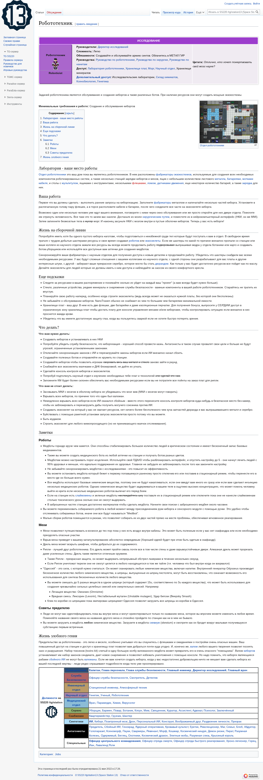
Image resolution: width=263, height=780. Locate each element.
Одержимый (108, 735)
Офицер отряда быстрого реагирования (199, 740)
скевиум (155, 622)
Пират (229, 731)
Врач (92, 702)
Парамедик (104, 702)
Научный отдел (165, 68)
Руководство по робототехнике (115, 59)
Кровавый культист (176, 726)
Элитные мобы (178, 735)
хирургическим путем (155, 216)
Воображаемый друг (188, 721)
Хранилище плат (136, 68)
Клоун (138, 710)
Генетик (94, 695)
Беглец (122, 735)
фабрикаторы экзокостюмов (173, 174)
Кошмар (174, 731)
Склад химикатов (167, 77)
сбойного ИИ (57, 659)
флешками (139, 183)
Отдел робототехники (212, 145)
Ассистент (185, 710)
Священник (158, 710)
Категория (46, 754)
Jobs (58, 754)
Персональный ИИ (148, 721)
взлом (194, 646)
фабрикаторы (162, 202)
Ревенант (152, 731)
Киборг (99, 721)
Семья (230, 726)
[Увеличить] (255, 145)
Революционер (209, 726)
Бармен (107, 710)
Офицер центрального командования (115, 740)
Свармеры (138, 731)
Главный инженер (179, 670)
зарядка (247, 183)
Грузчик (116, 715)
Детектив (151, 677)
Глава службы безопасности (145, 670)
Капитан (94, 670)
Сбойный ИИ (112, 726)
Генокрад (128, 726)
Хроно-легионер (236, 740)
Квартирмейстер (99, 715)
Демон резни (216, 731)
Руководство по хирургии (152, 59)
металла (220, 178)
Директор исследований (113, 46)
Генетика (103, 81)
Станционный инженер (103, 687)
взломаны (90, 659)
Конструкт (168, 721)
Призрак (236, 721)
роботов (134, 240)
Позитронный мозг (115, 721)
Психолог (209, 710)
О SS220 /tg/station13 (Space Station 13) (96, 775)
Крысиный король (222, 735)
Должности (49, 697)
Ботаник (128, 710)
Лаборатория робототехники (106, 68)
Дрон (132, 721)
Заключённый (225, 710)
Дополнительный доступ (93, 77)
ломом (151, 183)
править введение (86, 24)
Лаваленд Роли (105, 745)
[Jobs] (51, 711)
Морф (163, 731)
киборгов (249, 650)
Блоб (239, 726)
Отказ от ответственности (134, 775)
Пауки (126, 731)
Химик (117, 702)
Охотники (134, 735)
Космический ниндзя (193, 731)
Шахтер (127, 715)
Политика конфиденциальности (55, 775)
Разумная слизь (200, 735)
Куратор (172, 710)
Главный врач (237, 670)
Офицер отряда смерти (157, 740)
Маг (222, 726)
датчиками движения (170, 183)
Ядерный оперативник (149, 726)
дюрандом (161, 263)
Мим (146, 710)
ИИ (91, 721)
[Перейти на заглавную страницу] (17, 15)
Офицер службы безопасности (108, 677)
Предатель (96, 726)
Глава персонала (113, 670)
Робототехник (120, 695)
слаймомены (83, 495)
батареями (234, 178)
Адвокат (197, 710)
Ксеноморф (113, 731)
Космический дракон (155, 735)
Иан (91, 745)
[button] (200, 11)
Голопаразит (97, 731)
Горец (252, 740)
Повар (117, 710)
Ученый (105, 695)
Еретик (194, 726)
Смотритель (137, 677)
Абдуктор (249, 726)
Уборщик (95, 710)
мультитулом (70, 183)
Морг (151, 68)
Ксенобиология (86, 81)
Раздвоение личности (215, 721)
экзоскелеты (153, 240)
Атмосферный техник (133, 687)
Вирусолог (128, 702)
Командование (76, 670)
